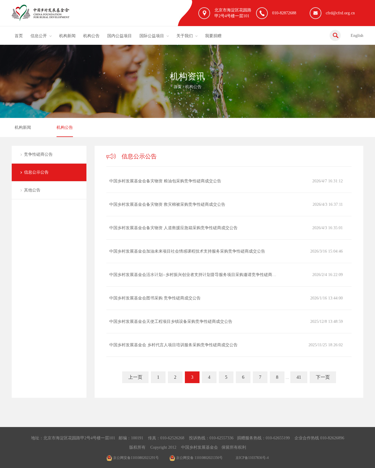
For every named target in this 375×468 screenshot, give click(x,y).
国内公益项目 (119, 36)
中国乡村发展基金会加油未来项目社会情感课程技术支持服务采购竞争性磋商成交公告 (187, 251)
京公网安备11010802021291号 (135, 458)
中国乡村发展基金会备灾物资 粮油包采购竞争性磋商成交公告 (165, 181)
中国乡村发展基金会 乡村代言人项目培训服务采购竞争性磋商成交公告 (173, 345)
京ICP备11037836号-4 (252, 458)
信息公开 (38, 36)
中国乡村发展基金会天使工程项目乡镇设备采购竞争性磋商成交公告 (170, 321)
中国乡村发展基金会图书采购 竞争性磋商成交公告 (155, 298)
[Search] (335, 35)
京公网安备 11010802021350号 (199, 458)
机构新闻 (67, 36)
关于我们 (184, 36)
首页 (19, 36)
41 (298, 377)
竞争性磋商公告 (38, 154)
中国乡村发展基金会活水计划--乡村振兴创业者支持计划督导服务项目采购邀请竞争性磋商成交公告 (194, 274)
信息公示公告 (36, 172)
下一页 (323, 377)
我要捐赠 (213, 36)
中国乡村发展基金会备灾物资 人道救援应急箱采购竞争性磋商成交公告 (173, 228)
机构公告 (91, 36)
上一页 (135, 377)
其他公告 (32, 190)
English (357, 35)
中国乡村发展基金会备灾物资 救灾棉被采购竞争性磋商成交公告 (167, 204)
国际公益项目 (151, 36)
